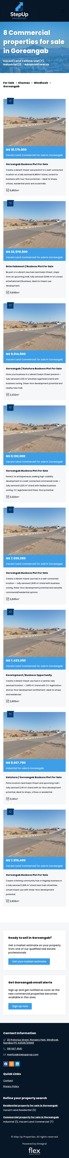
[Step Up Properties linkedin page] (17, 1064)
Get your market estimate (29, 961)
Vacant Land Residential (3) (19, 1110)
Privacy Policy (11, 1086)
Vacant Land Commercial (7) (36, 1121)
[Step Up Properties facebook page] (5, 1064)
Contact (8, 1080)
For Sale (8, 83)
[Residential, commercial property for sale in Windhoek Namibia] (19, 11)
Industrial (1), (12, 64)
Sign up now (20, 1006)
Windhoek (41, 83)
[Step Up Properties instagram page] (11, 1064)
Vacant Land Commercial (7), (23, 61)
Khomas (24, 83)
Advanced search (36, 64)
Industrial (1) (10, 1121)
